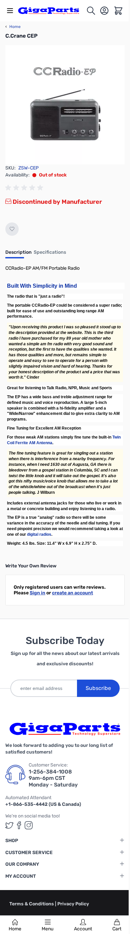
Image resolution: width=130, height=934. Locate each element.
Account (83, 929)
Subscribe (98, 688)
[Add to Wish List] (12, 229)
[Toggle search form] (91, 11)
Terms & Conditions (32, 904)
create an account (72, 593)
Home (15, 929)
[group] (25, 188)
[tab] (18, 254)
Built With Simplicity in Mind (42, 286)
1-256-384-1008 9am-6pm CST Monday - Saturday (53, 778)
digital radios (39, 534)
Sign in (37, 593)
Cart (116, 929)
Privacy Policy (73, 904)
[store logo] (52, 10)
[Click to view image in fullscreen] (65, 104)
